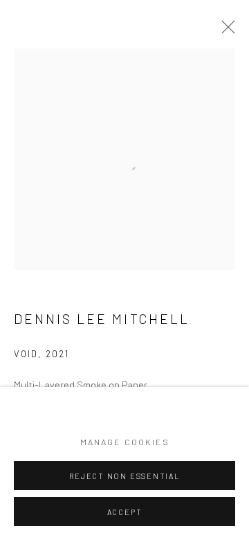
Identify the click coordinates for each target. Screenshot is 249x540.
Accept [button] (124, 511)
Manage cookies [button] (124, 441)
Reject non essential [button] (124, 475)
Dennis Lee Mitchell (102, 319)
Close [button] (224, 31)
